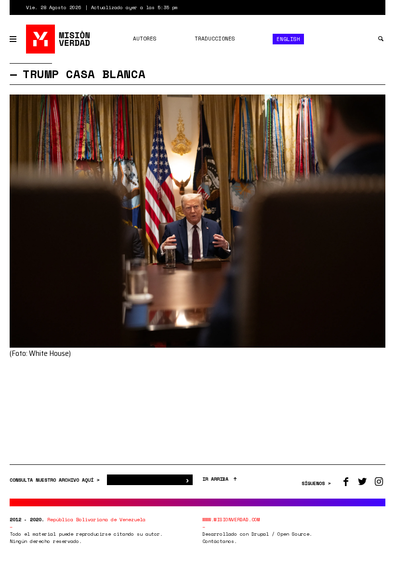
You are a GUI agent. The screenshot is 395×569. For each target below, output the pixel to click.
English (288, 39)
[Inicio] (58, 39)
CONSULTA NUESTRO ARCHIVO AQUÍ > (56, 480)
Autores (145, 38)
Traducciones (215, 38)
